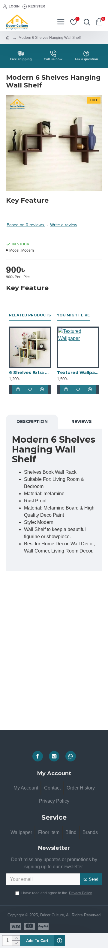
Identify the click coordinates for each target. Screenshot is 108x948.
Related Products (30, 315)
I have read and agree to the (56, 893)
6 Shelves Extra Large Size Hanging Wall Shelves (30, 372)
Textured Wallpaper (78, 372)
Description (32, 421)
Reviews (81, 421)
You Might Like (73, 315)
